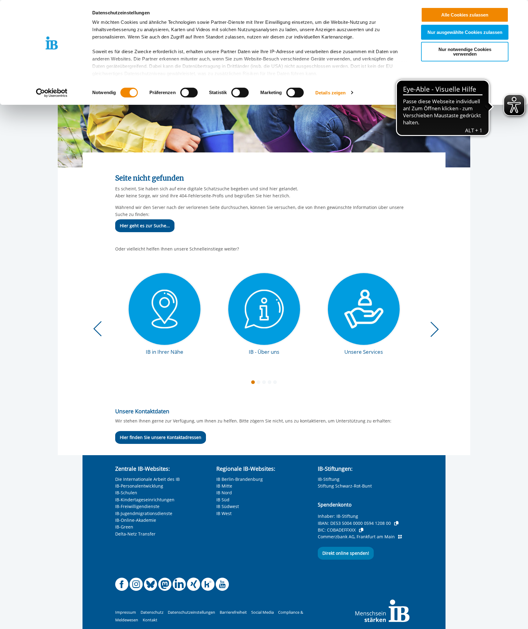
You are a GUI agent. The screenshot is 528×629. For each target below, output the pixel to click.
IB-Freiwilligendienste (137, 506)
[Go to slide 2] (260, 383)
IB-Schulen (126, 493)
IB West (224, 513)
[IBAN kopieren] (396, 523)
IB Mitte (224, 486)
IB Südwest (227, 506)
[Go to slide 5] (276, 383)
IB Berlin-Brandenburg (239, 479)
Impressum (125, 612)
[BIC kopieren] (361, 530)
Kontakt (150, 620)
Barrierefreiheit (233, 612)
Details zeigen (330, 92)
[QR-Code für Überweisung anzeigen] (400, 537)
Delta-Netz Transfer (135, 534)
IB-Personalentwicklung (139, 486)
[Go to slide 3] (265, 383)
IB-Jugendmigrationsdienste (143, 513)
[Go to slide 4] (271, 383)
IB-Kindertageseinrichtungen (144, 500)
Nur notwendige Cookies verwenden (464, 52)
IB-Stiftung (328, 479)
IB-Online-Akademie (135, 520)
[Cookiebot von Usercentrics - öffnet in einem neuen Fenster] (52, 92)
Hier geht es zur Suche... (145, 226)
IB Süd (222, 500)
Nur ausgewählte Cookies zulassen (464, 32)
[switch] (189, 92)
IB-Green (124, 527)
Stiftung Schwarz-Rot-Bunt (345, 486)
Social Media (262, 612)
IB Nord (224, 493)
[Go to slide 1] (254, 383)
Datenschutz (152, 612)
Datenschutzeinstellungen (191, 612)
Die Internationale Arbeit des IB (147, 479)
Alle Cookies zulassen (464, 14)
